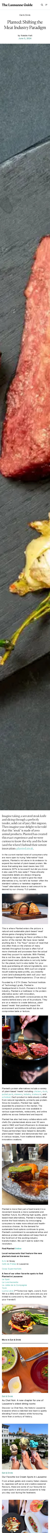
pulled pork (7, 1094)
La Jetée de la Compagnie (14, 1285)
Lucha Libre (7, 1291)
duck (44, 1091)
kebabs (27, 1094)
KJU (4, 1261)
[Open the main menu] (46, 4)
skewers (18, 1094)
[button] (42, 4)
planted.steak (25, 848)
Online (18, 1248)
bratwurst (36, 1094)
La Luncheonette (10, 1282)
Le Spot (5, 1279)
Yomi (4, 1288)
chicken (37, 1091)
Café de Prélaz (9, 1264)
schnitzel (6, 1097)
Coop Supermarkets (11, 1269)
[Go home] (17, 4)
